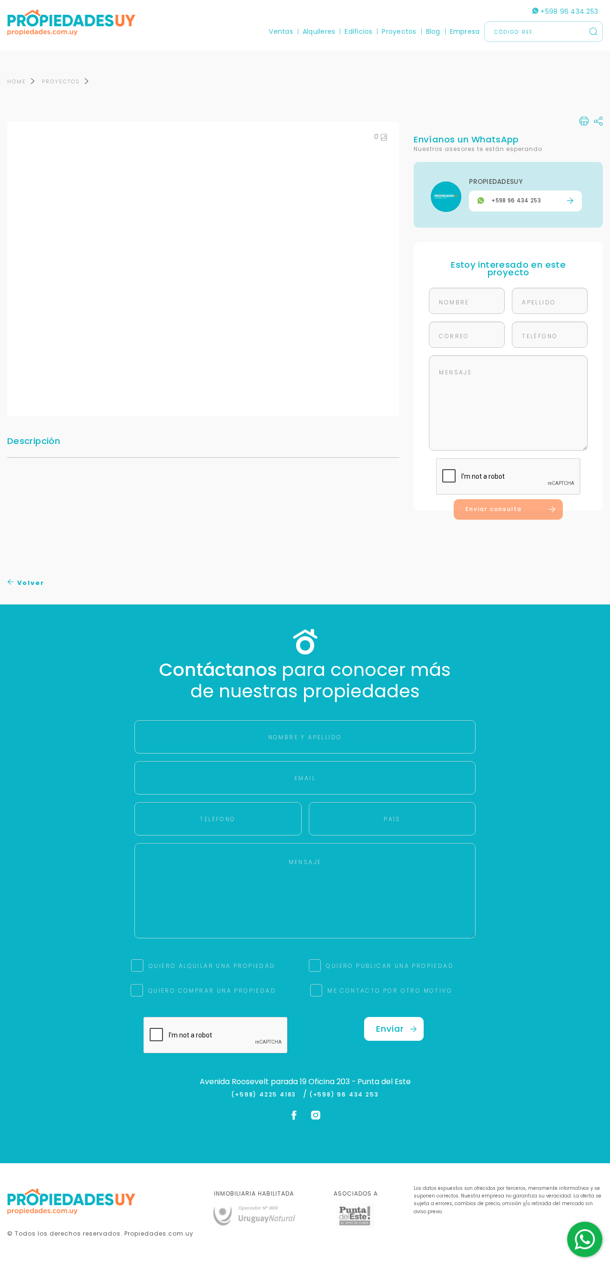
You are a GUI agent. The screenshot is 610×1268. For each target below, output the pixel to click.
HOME (16, 81)
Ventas (281, 31)
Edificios (358, 31)
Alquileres (319, 31)
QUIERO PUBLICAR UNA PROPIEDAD (390, 966)
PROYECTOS (61, 81)
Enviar (390, 1029)
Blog (433, 31)
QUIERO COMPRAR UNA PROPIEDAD (212, 990)
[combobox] (223, 634)
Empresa (465, 31)
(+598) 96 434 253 (344, 1094)
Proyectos (399, 31)
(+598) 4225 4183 (265, 1094)
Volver (29, 582)
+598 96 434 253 (568, 11)
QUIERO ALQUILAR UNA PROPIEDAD (212, 966)
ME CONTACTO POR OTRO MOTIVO (389, 990)
